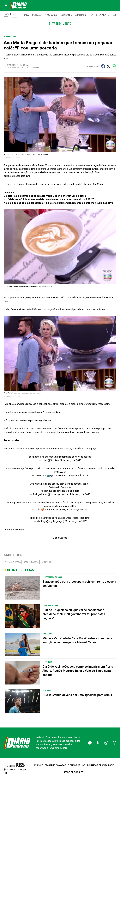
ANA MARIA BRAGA (13, 562)
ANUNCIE (38, 765)
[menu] (6, 5)
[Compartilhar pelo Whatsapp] (114, 66)
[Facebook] (90, 743)
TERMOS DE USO (76, 765)
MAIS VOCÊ (46, 562)
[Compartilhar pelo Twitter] (108, 66)
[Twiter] (98, 743)
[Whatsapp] (114, 743)
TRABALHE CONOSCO (55, 765)
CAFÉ (26, 562)
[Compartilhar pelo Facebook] (103, 66)
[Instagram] (106, 743)
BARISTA (34, 562)
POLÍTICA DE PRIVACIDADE (100, 765)
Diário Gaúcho (60, 537)
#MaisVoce (60, 472)
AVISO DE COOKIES (73, 772)
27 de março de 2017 (70, 460)
